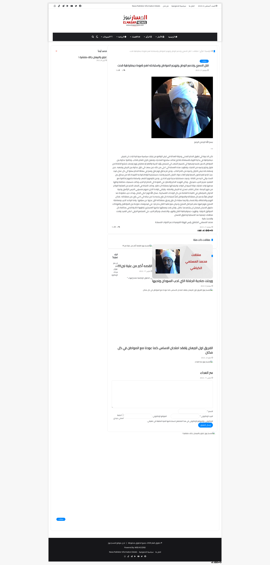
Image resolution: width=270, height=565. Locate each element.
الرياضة (121, 37)
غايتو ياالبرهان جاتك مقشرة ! (92, 57)
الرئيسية (171, 37)
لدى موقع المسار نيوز (116, 543)
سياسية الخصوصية (178, 6)
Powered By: (129, 547)
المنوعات (106, 37)
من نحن (166, 6)
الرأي (148, 37)
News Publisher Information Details (146, 6)
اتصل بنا (191, 6)
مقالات (204, 61)
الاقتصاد (135, 37)
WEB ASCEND (140, 547)
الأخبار (159, 37)
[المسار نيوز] (135, 20)
